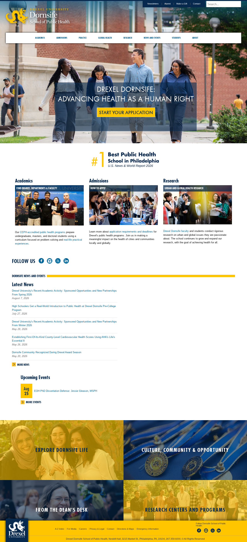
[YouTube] (58, 260)
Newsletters (153, 4)
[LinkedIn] (66, 260)
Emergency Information (148, 525)
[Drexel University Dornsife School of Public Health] (38, 22)
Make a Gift (181, 4)
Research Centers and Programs (185, 510)
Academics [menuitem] (40, 37)
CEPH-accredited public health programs (42, 232)
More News (23, 364)
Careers (83, 525)
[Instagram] (49, 260)
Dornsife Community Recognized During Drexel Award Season (46, 352)
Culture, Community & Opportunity (185, 450)
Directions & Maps (125, 525)
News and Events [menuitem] (152, 37)
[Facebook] (41, 260)
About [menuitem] (195, 37)
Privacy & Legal (97, 525)
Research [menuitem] (128, 37)
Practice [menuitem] (83, 37)
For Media (71, 525)
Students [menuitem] (176, 37)
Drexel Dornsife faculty (176, 231)
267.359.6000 (123, 539)
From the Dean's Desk (62, 510)
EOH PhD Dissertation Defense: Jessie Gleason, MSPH (65, 390)
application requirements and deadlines (131, 231)
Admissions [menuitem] (61, 37)
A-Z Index (59, 525)
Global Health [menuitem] (105, 37)
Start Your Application (126, 112)
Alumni (167, 4)
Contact (196, 4)
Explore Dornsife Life (62, 450)
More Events (33, 402)
